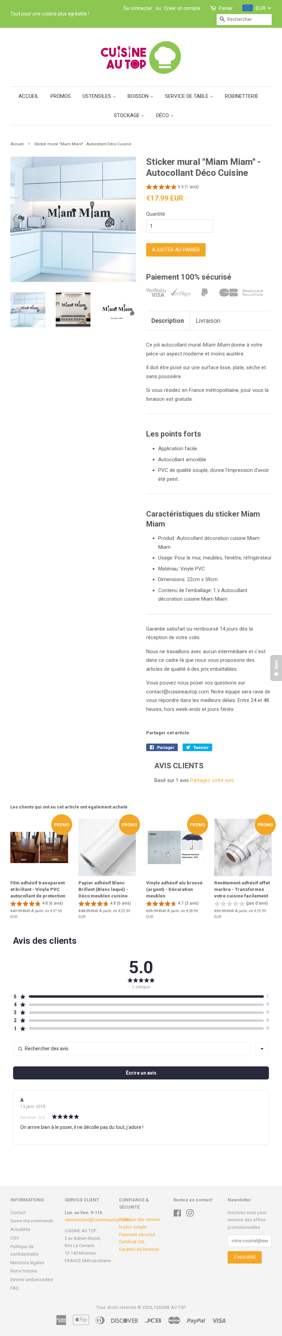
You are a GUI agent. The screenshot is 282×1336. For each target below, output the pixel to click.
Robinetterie (241, 96)
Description (167, 320)
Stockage (127, 115)
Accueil (29, 96)
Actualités (20, 1229)
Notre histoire (23, 1270)
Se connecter (137, 8)
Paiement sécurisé (137, 1234)
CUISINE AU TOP (169, 1307)
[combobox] (262, 1049)
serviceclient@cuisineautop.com (97, 1219)
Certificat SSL (132, 1241)
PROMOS (61, 96)
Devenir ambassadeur (31, 1279)
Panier (226, 8)
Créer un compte (182, 8)
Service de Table (187, 96)
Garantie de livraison (139, 1249)
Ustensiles (97, 96)
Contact (18, 1212)
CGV (14, 1238)
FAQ (14, 1288)
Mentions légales (27, 1262)
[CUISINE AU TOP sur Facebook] (177, 1214)
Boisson (139, 96)
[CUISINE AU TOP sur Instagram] (190, 1214)
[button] (172, 187)
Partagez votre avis (212, 780)
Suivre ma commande (31, 1220)
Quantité (155, 214)
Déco (163, 115)
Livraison (208, 320)
